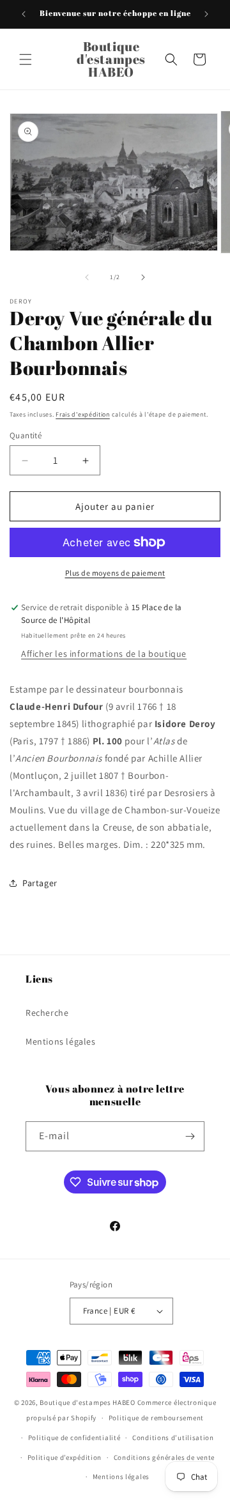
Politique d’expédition (64, 1457)
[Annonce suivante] (206, 14)
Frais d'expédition (83, 414)
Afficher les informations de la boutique (104, 653)
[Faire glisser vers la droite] (143, 277)
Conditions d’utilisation (173, 1437)
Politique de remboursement (156, 1417)
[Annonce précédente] (24, 14)
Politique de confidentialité (74, 1437)
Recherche (47, 1012)
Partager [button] (39, 883)
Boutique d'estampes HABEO (87, 1402)
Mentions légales (61, 1041)
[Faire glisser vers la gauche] (87, 277)
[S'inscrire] (190, 1136)
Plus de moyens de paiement (115, 573)
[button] (26, 59)
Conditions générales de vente (164, 1457)
